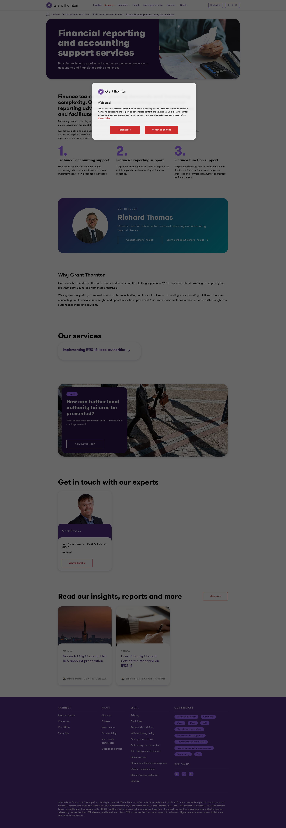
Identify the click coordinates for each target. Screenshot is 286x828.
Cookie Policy (104, 118)
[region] (144, 111)
